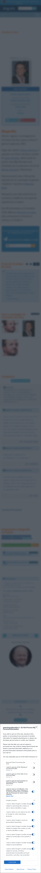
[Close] (37, 728)
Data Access (20, 869)
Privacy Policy (31, 869)
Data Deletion (9, 869)
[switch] (33, 768)
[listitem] (20, 763)
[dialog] (20, 798)
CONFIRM (12, 862)
